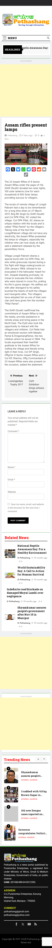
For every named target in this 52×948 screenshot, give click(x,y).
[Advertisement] (26, 90)
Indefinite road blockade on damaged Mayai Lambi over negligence (25, 593)
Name (11, 467)
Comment (13, 431)
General (25, 780)
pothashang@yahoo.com (17, 915)
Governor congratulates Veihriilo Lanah (33, 833)
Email (11, 479)
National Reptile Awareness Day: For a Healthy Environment (32, 549)
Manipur (33, 780)
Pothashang (12, 135)
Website (12, 492)
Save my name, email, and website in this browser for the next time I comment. (26, 508)
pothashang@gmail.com (16, 911)
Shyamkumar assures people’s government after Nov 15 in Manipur (31, 613)
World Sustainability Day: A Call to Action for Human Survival (31, 571)
